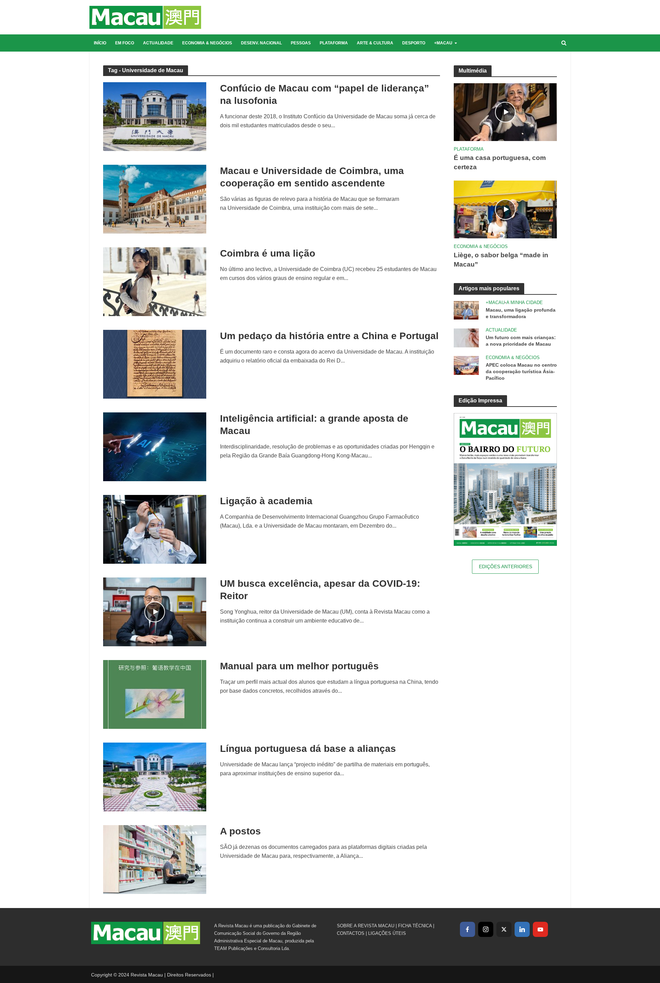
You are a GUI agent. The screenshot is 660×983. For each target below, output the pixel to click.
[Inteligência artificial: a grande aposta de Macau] (154, 446)
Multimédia (473, 71)
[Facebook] (467, 929)
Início (100, 43)
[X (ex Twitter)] (504, 929)
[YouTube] (540, 929)
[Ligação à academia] (154, 529)
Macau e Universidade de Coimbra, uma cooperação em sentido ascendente (312, 176)
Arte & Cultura (375, 43)
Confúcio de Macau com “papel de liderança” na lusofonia (324, 94)
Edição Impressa (480, 400)
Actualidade (158, 43)
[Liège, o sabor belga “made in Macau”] (505, 209)
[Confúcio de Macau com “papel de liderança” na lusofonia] (154, 116)
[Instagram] (485, 929)
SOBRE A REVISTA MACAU (365, 925)
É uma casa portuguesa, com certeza (500, 162)
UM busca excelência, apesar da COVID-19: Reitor (320, 589)
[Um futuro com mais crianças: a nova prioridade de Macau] (466, 337)
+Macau (443, 43)
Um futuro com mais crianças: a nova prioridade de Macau (521, 341)
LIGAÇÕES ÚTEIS (387, 933)
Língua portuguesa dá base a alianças (308, 748)
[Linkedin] (522, 929)
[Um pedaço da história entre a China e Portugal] (154, 364)
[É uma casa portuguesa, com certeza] (505, 112)
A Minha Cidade (524, 302)
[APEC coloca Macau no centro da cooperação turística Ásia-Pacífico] (466, 365)
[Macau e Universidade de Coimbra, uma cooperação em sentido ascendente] (154, 199)
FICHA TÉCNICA (415, 925)
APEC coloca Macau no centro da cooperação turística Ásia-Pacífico (521, 371)
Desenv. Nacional (261, 43)
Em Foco (124, 43)
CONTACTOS (350, 933)
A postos (240, 831)
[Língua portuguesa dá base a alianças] (154, 776)
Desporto (413, 43)
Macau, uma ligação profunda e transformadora (521, 313)
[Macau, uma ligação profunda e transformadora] (466, 310)
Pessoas (301, 43)
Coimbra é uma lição (267, 253)
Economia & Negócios (207, 43)
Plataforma (334, 43)
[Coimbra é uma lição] (154, 281)
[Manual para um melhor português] (154, 694)
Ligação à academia (266, 501)
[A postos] (154, 859)
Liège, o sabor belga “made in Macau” (501, 259)
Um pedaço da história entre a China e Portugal (329, 336)
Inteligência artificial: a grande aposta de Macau (314, 424)
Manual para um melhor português (299, 666)
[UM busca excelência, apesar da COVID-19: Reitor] (154, 611)
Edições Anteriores (505, 566)
